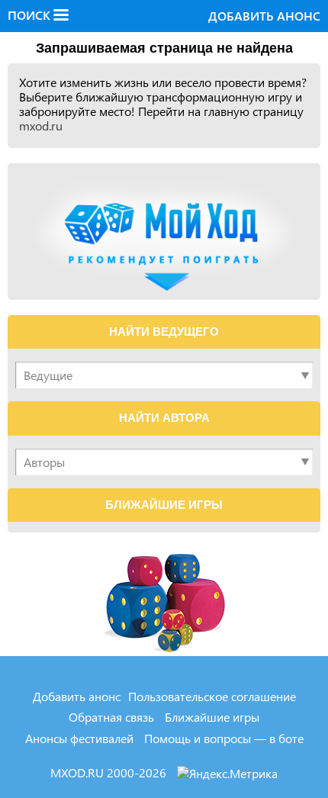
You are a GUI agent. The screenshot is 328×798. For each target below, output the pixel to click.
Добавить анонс (264, 15)
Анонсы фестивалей (79, 738)
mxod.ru (41, 125)
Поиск (30, 15)
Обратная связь (111, 717)
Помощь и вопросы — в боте (224, 738)
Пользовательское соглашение (212, 696)
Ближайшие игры (212, 717)
